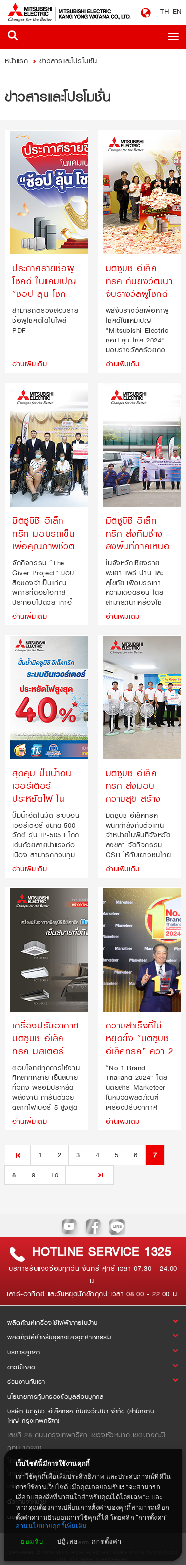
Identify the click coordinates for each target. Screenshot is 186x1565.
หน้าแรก (18, 60)
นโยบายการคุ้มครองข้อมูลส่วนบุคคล (55, 1397)
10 (54, 1175)
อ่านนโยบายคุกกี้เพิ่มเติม (51, 1526)
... (76, 1175)
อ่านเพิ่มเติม (29, 363)
